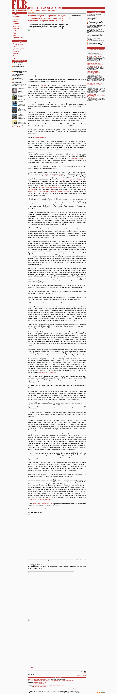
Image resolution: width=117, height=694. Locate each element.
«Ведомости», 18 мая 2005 (47, 372)
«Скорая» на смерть (38, 683)
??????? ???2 (16, 126)
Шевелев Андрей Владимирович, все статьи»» (74, 688)
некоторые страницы (39, 137)
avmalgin (30, 668)
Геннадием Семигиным (77, 158)
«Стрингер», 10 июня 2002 (53, 176)
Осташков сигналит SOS (39, 682)
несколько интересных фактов (42, 503)
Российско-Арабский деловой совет (51, 187)
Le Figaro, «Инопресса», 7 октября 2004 (72, 180)
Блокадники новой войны (39, 686)
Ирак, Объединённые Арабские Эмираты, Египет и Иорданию (49, 191)
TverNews (43, 85)
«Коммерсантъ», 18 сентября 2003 (39, 499)
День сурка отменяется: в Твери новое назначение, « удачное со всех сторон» (53, 680)
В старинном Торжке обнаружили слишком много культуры (48, 685)
